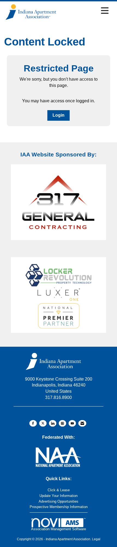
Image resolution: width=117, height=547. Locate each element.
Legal (96, 539)
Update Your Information (58, 496)
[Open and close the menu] (84, 11)
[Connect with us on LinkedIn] (52, 423)
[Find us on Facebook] (33, 423)
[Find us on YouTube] (72, 423)
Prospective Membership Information (59, 507)
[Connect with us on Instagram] (62, 423)
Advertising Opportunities (58, 501)
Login (58, 115)
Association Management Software (58, 529)
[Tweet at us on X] (43, 423)
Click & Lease (59, 490)
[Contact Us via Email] (82, 423)
